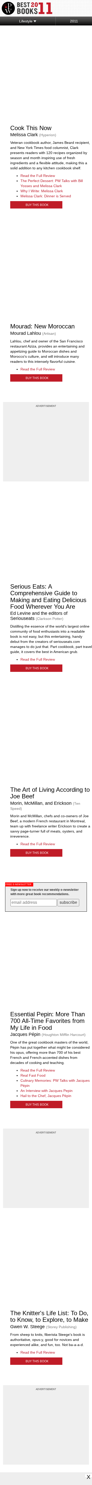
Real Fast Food (32, 1075)
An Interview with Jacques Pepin (46, 1091)
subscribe (68, 902)
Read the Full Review (37, 176)
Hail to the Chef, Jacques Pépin (45, 1096)
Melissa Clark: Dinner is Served (45, 196)
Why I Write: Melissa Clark (41, 191)
